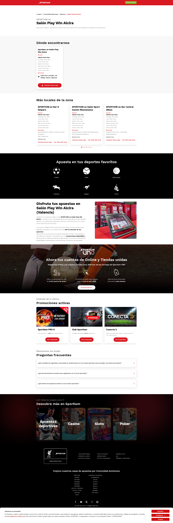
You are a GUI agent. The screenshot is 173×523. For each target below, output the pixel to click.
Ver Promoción (52, 339)
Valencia (62, 14)
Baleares (77, 481)
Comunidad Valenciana (50, 14)
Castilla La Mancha (77, 488)
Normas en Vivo (120, 454)
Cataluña (77, 492)
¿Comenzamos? (87, 287)
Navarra (95, 490)
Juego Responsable (84, 454)
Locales (38, 14)
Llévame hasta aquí (45, 142)
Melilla (95, 486)
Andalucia (77, 475)
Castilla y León (76, 490)
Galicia (95, 479)
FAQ (117, 456)
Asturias (77, 479)
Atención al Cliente (84, 456)
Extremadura (95, 477)
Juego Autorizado (102, 454)
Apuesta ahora (131, 2)
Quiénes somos (101, 456)
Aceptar (160, 519)
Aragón (77, 477)
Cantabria (77, 486)
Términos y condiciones (123, 458)
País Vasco (95, 492)
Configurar (159, 515)
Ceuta (77, 494)
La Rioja (95, 481)
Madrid (95, 484)
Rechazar (161, 511)
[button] (81, 147)
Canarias (77, 484)
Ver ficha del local (60, 142)
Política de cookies (84, 458)
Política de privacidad (103, 458)
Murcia (95, 488)
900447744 (42, 139)
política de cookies (16, 516)
